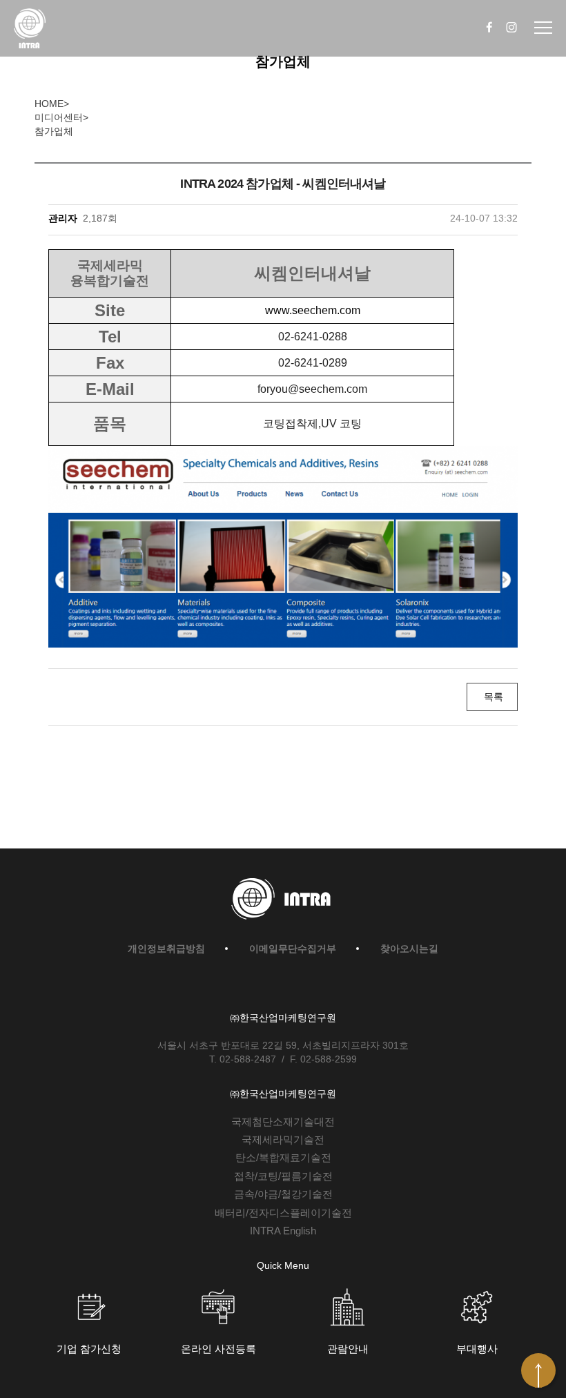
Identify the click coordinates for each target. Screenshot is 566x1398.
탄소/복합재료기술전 (283, 1157)
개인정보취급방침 (166, 948)
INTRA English (283, 1230)
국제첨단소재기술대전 (283, 1121)
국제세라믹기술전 (283, 1139)
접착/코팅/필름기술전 (283, 1176)
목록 (492, 696)
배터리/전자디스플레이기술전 (283, 1213)
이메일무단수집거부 (292, 948)
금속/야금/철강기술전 (283, 1194)
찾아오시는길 (409, 948)
